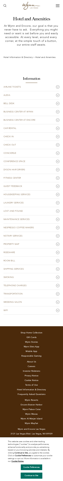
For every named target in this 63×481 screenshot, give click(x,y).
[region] (31, 459)
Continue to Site (31, 475)
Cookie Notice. (17, 461)
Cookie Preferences (31, 467)
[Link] (31, 6)
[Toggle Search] (5, 5)
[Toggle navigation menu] (57, 5)
